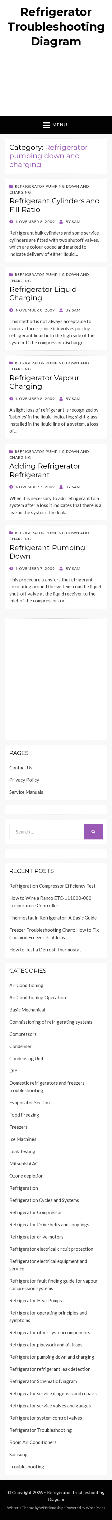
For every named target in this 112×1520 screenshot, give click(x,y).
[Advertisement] (56, 84)
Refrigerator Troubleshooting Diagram (56, 26)
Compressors (23, 1034)
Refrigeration (23, 1188)
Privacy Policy (24, 780)
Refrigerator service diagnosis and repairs (53, 1393)
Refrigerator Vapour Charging (44, 382)
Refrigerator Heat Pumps (35, 1300)
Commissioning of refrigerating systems (50, 1022)
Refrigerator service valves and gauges (50, 1405)
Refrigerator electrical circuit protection (51, 1249)
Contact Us (20, 767)
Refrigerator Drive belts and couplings (49, 1224)
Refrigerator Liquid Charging (43, 293)
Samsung (18, 1454)
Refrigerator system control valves (45, 1418)
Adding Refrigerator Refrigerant (45, 470)
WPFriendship (51, 1507)
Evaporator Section (29, 1102)
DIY (13, 1070)
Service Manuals (26, 792)
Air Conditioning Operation (37, 997)
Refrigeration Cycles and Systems (44, 1200)
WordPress (95, 1507)
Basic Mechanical (27, 1009)
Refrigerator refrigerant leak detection (50, 1369)
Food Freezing (24, 1114)
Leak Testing (22, 1151)
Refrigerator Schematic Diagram (43, 1381)
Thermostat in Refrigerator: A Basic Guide (53, 917)
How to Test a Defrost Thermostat (45, 949)
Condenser (20, 1046)
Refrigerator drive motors (36, 1236)
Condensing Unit (26, 1058)
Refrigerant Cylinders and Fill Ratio (54, 205)
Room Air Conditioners (33, 1442)
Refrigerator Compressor (35, 1212)
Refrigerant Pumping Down (47, 552)
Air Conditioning (26, 985)
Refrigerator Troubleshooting (40, 1430)
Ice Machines (22, 1139)
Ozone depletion (26, 1175)
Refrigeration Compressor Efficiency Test (52, 886)
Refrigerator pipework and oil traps (45, 1344)
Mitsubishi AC (23, 1163)
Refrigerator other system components (49, 1332)
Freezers (18, 1127)
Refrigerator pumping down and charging (51, 1357)
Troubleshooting (26, 1466)
